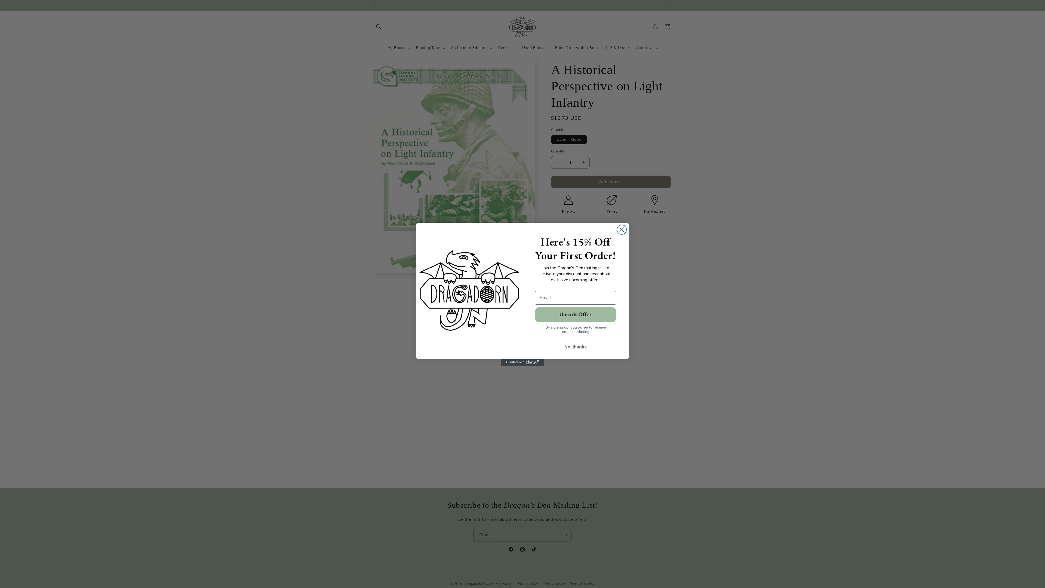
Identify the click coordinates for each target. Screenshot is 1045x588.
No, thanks (575, 347)
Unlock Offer (576, 314)
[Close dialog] (621, 229)
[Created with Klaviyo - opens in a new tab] (522, 362)
